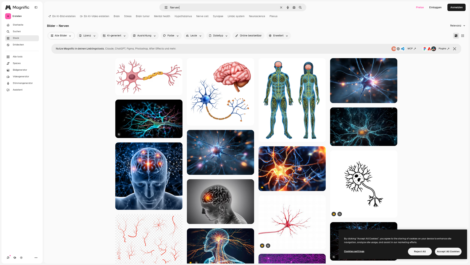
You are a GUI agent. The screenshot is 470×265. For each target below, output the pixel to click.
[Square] (463, 36)
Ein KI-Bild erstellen (64, 16)
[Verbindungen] (8, 258)
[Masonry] (456, 36)
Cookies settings (354, 251)
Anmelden (456, 7)
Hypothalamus (183, 16)
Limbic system (236, 16)
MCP (410, 48)
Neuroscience (257, 16)
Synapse (218, 16)
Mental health (162, 16)
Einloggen (435, 7)
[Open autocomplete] (165, 7)
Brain (117, 16)
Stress (127, 16)
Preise (420, 7)
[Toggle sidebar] (36, 7)
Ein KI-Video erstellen (96, 16)
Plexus (273, 16)
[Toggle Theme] (21, 258)
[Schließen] (454, 49)
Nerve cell (202, 16)
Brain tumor (143, 16)
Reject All (420, 251)
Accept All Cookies (448, 251)
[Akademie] (15, 258)
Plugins (442, 48)
